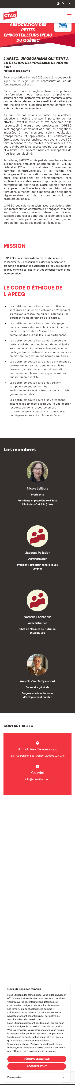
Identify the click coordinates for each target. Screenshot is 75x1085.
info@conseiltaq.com (37, 779)
